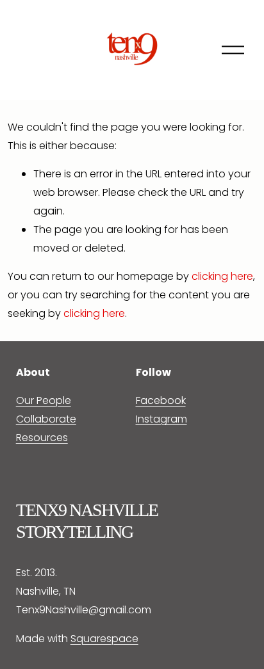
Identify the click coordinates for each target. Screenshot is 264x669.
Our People (43, 400)
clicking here (222, 276)
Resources (42, 437)
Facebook (161, 400)
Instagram (161, 419)
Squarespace (104, 638)
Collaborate (46, 419)
